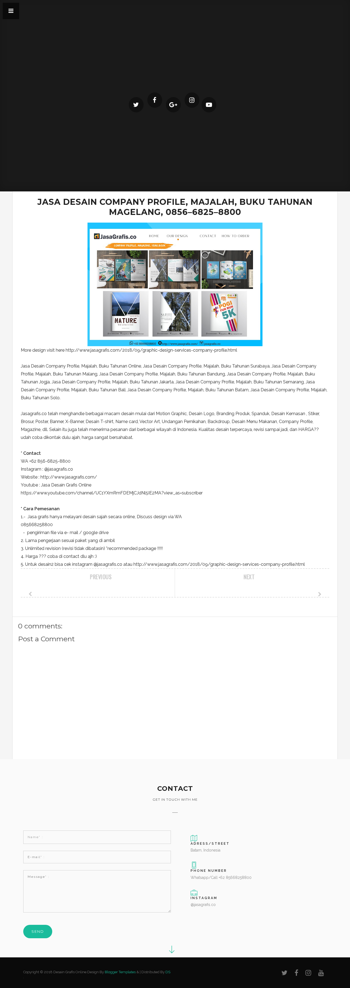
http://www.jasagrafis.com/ (68, 477)
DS (167, 972)
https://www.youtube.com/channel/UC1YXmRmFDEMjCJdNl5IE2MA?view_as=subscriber (112, 493)
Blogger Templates (120, 972)
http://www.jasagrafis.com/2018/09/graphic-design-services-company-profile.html (151, 350)
